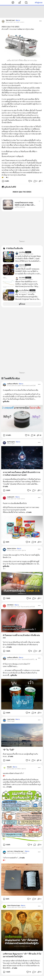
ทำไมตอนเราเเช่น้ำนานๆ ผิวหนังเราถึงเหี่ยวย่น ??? (21, 636)
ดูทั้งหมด (22, 304)
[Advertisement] (22, 12)
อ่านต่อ (5, 486)
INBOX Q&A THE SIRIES (22, 192)
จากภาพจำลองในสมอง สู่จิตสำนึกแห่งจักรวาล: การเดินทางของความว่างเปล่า (21, 473)
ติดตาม (18, 20)
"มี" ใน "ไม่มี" (8, 749)
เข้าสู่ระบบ (38, 2)
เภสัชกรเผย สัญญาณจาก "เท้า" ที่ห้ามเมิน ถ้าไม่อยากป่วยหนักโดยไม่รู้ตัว (22, 955)
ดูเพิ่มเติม (6, 401)
